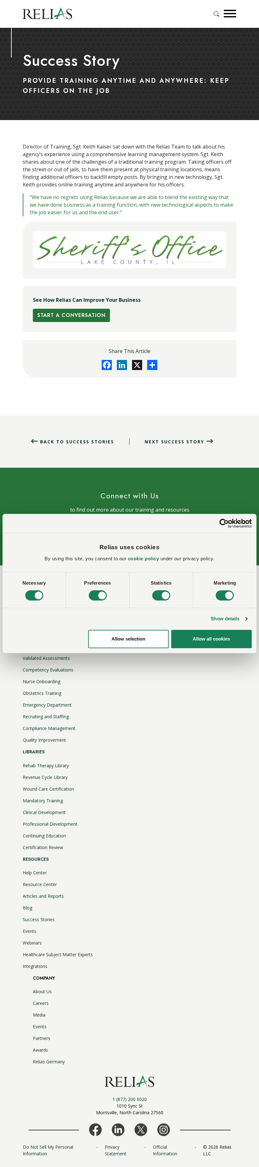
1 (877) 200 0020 (129, 1099)
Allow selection (128, 638)
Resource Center (40, 884)
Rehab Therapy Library (46, 766)
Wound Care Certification (48, 789)
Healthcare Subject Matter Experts (58, 954)
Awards (40, 1050)
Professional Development (50, 824)
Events (29, 931)
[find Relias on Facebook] (95, 1129)
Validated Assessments (46, 658)
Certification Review (43, 847)
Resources (36, 859)
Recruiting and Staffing (46, 717)
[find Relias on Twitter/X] (141, 1129)
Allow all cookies (211, 638)
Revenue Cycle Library (45, 777)
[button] (229, 13)
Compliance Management (49, 728)
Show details (225, 619)
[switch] (98, 596)
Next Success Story (174, 442)
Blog (27, 908)
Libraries (34, 752)
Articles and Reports (43, 896)
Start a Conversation (71, 315)
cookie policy (143, 558)
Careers (41, 1003)
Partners (41, 1038)
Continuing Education (44, 836)
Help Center (35, 873)
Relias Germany (49, 1062)
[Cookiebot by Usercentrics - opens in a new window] (224, 523)
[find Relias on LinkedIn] (118, 1129)
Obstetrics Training (42, 693)
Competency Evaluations (48, 670)
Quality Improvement (44, 740)
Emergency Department (47, 705)
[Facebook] (107, 365)
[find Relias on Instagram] (163, 1129)
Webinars (32, 943)
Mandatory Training (43, 801)
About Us (42, 991)
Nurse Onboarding (41, 681)
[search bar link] (217, 13)
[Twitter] (137, 365)
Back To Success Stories (77, 442)
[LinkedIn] (122, 365)
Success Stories (39, 919)
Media (39, 1015)
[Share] (152, 365)
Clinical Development (44, 812)
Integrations (35, 966)
